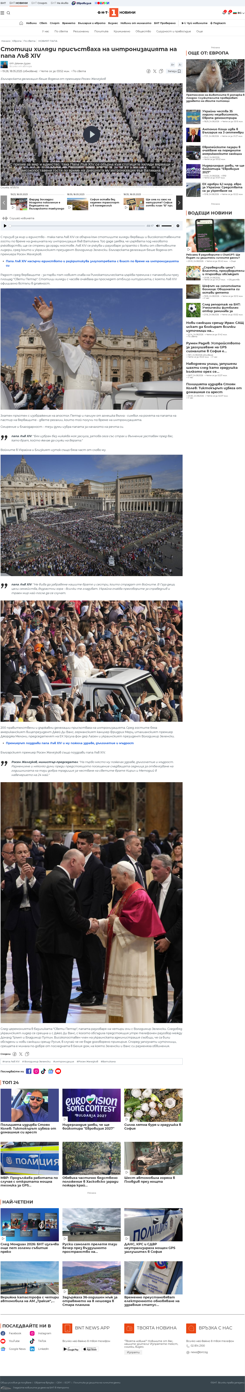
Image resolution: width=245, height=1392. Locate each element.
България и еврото (91, 23)
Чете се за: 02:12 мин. (232, 296)
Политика (101, 31)
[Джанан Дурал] (5, 65)
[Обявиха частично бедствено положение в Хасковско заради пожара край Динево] (91, 1158)
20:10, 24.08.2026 (195, 261)
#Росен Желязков (87, 1061)
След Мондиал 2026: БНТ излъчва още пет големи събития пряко (30, 1248)
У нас (45, 31)
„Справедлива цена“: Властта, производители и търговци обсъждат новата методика (223, 271)
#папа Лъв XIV (11, 1061)
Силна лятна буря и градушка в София (152, 1126)
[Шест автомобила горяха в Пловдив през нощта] (153, 1158)
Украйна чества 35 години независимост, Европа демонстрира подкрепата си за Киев (220, 115)
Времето (68, 23)
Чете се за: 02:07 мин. (217, 396)
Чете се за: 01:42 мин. (216, 335)
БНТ (3, 3)
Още (199, 31)
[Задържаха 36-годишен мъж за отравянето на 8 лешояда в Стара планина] (91, 1277)
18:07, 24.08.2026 (195, 376)
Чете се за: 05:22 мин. (198, 357)
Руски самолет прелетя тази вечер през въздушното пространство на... (89, 1248)
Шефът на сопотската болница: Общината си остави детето (221, 289)
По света (61, 31)
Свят (43, 23)
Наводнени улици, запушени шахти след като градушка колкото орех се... (212, 368)
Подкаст (219, 23)
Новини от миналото (136, 23)
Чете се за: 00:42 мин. (217, 261)
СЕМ (59, 1382)
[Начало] (21, 23)
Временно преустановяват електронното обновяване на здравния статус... (152, 1301)
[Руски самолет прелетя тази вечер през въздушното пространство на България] (91, 1224)
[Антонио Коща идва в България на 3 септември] (193, 135)
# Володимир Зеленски (36, 1061)
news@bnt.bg (199, 1352)
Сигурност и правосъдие (173, 31)
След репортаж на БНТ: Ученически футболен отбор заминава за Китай (221, 308)
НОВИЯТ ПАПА (47, 41)
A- (180, 64)
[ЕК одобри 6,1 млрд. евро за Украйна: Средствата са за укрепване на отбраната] (193, 190)
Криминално (122, 31)
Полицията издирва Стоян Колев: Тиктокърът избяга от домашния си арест (28, 1128)
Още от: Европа (208, 53)
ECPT (67, 1382)
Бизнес (113, 23)
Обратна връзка (44, 1382)
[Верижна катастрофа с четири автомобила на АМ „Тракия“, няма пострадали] (30, 1277)
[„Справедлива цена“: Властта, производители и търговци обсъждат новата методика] (193, 273)
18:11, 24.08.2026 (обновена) (200, 355)
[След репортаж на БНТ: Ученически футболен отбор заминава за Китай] (193, 310)
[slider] (77, 226)
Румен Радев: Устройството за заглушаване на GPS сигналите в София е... (213, 347)
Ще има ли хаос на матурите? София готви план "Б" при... (160, 202)
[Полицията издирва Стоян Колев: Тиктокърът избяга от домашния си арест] (30, 1105)
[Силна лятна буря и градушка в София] (153, 1105)
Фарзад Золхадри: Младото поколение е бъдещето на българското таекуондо (46, 204)
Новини (31, 23)
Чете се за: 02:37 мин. (216, 376)
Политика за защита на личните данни (96, 1382)
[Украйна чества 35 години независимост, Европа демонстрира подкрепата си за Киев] (193, 117)
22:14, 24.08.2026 (195, 335)
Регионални (81, 31)
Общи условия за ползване (16, 1382)
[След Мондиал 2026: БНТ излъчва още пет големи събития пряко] (30, 1224)
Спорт (55, 23)
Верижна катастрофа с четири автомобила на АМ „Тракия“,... (30, 1299)
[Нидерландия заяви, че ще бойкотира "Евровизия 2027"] (91, 1105)
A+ (172, 64)
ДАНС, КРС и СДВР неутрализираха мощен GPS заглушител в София (149, 1248)
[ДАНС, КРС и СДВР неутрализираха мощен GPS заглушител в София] (153, 1224)
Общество (143, 31)
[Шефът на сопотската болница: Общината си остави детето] (193, 291)
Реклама (91, 1193)
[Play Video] (91, 134)
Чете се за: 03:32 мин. (232, 315)
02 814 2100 (198, 1345)
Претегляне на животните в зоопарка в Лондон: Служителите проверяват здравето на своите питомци (215, 98)
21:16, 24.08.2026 (211, 315)
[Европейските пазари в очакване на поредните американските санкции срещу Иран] (193, 153)
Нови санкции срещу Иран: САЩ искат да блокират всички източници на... (215, 327)
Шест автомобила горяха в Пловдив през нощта (149, 1180)
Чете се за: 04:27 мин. (214, 280)
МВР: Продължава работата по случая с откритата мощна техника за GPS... (29, 1181)
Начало (5, 41)
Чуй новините (197, 23)
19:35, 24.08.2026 (211, 296)
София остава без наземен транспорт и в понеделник (104, 202)
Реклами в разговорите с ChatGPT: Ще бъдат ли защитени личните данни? (213, 256)
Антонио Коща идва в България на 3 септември (223, 131)
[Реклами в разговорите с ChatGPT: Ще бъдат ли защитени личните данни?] (215, 235)
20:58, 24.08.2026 (212, 278)
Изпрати (133, 1352)
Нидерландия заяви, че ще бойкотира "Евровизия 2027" (88, 1126)
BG (240, 13)
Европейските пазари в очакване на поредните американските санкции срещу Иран (222, 151)
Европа (17, 41)
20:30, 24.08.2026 (196, 396)
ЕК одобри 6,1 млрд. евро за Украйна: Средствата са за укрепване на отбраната (222, 187)
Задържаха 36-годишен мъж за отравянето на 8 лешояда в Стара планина (89, 1301)
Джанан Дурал (23, 63)
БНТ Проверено (165, 23)
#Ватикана (108, 1061)
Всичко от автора (21, 66)
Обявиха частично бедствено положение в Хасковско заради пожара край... (90, 1181)
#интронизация (63, 1061)
